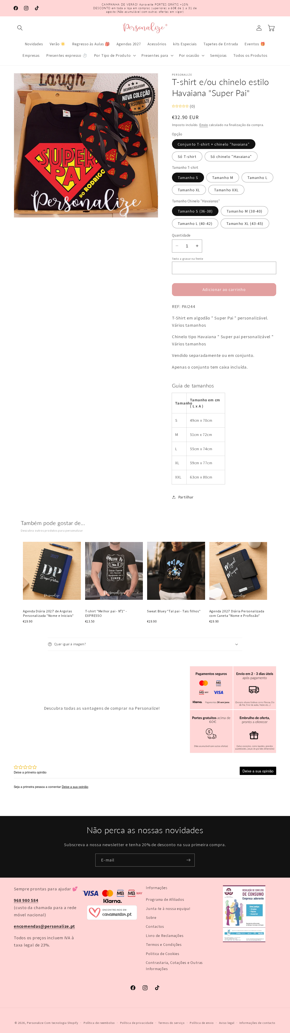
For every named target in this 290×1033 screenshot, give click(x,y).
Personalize (35, 1023)
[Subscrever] (188, 860)
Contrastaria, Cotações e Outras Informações (174, 965)
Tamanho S (188, 177)
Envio (203, 125)
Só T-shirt (187, 156)
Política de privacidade (136, 1023)
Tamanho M (223, 177)
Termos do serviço (171, 1023)
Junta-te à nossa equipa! (168, 908)
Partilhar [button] (186, 496)
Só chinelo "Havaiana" (231, 156)
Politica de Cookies (162, 953)
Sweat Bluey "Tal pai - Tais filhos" (173, 611)
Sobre (151, 917)
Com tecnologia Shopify (61, 1023)
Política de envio (202, 1023)
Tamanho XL (189, 189)
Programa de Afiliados (165, 899)
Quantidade (181, 235)
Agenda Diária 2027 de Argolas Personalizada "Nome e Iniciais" (48, 613)
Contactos (155, 926)
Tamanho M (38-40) (244, 210)
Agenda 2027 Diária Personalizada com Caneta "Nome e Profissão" (236, 613)
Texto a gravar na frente (187, 259)
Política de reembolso (99, 1023)
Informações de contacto (257, 1023)
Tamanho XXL (226, 189)
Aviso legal (226, 1023)
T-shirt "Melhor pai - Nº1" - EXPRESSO (106, 613)
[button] (20, 28)
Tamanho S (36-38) (195, 210)
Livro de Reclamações (165, 935)
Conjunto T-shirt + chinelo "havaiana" (214, 143)
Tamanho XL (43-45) (244, 223)
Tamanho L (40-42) (195, 223)
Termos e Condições (164, 944)
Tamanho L (257, 177)
